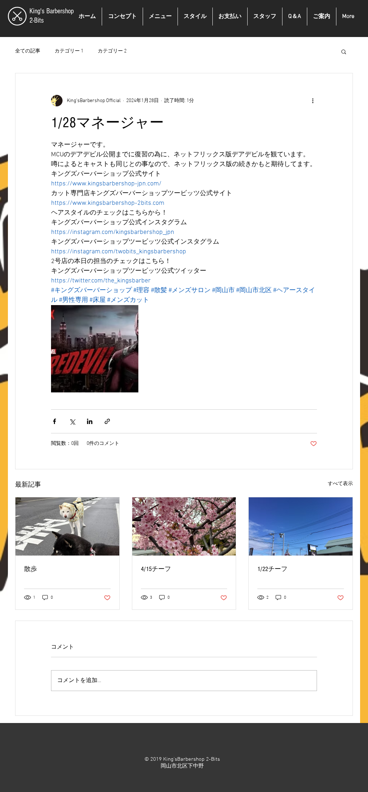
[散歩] (67, 526)
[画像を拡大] (94, 348)
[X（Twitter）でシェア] (72, 421)
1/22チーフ (272, 569)
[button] (343, 51)
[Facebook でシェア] (54, 421)
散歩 (30, 569)
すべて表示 (340, 484)
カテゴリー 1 (69, 51)
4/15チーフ (156, 569)
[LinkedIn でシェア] (89, 421)
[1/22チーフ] (301, 526)
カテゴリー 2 (112, 51)
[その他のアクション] (312, 100)
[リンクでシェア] (107, 421)
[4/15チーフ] (184, 526)
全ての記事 (27, 51)
